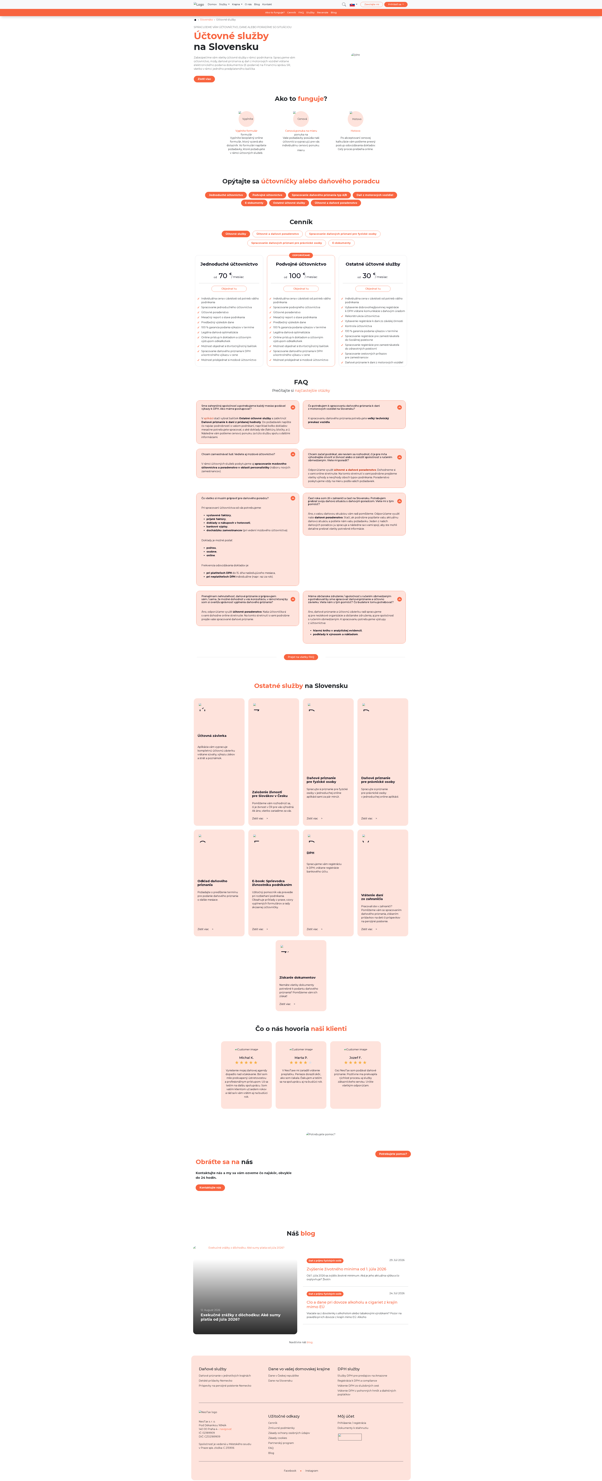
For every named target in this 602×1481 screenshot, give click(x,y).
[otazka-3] (293, 454)
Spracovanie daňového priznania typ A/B (319, 195)
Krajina (236, 4)
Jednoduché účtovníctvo (226, 195)
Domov (212, 4)
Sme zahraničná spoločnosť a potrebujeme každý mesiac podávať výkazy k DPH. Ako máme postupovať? (243, 407)
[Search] (344, 4)
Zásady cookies (277, 1438)
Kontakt (267, 4)
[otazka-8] (399, 599)
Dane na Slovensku (280, 1380)
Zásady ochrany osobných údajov (289, 1433)
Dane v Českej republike (283, 1375)
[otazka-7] (293, 599)
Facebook (290, 1470)
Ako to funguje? (275, 12)
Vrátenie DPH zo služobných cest (358, 1385)
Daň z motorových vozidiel (375, 195)
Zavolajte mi (371, 4)
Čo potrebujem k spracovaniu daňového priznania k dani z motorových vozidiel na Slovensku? (344, 407)
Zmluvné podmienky (281, 1428)
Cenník (291, 12)
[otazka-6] (399, 501)
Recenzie (322, 12)
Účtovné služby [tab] (236, 233)
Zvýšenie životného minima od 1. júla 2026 (346, 1269)
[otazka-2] (399, 407)
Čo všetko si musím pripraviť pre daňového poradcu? (235, 498)
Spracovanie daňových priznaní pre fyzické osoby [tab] (343, 233)
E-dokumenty (254, 202)
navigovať (225, 1429)
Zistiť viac (204, 79)
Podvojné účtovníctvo (267, 195)
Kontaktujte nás (210, 1187)
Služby (223, 4)
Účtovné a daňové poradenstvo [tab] (277, 233)
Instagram (311, 1470)
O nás (248, 4)
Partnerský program (281, 1443)
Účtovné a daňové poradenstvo (336, 202)
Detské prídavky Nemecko (215, 1380)
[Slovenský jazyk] (354, 4)
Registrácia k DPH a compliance (357, 1380)
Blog (257, 4)
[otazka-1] (293, 407)
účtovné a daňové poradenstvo (355, 469)
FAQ (301, 12)
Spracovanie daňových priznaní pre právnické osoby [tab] (286, 242)
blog (310, 1342)
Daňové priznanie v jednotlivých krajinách (225, 1375)
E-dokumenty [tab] (341, 242)
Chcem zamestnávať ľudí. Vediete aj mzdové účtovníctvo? (238, 454)
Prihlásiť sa (395, 4)
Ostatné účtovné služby (289, 202)
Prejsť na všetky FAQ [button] (301, 657)
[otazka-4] (399, 457)
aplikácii (209, 418)
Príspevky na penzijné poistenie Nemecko (225, 1385)
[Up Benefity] (350, 1435)
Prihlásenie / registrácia (352, 1422)
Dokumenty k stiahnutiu (353, 1428)
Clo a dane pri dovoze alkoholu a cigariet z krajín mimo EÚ (352, 1304)
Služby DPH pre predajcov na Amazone (362, 1375)
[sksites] (195, 19)
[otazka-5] (293, 498)
